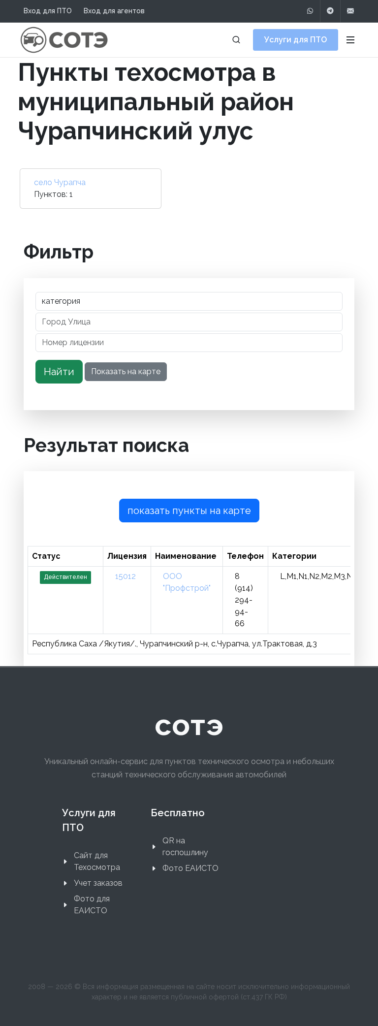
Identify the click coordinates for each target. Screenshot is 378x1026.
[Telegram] (330, 11)
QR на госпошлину (185, 846)
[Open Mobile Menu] (350, 40)
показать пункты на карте (189, 510)
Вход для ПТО (48, 11)
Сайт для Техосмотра (97, 861)
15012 (125, 576)
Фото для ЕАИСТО (92, 904)
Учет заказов (98, 883)
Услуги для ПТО (295, 39)
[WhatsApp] (310, 11)
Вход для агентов (114, 11)
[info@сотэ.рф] (350, 11)
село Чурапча (60, 182)
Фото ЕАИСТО (190, 868)
